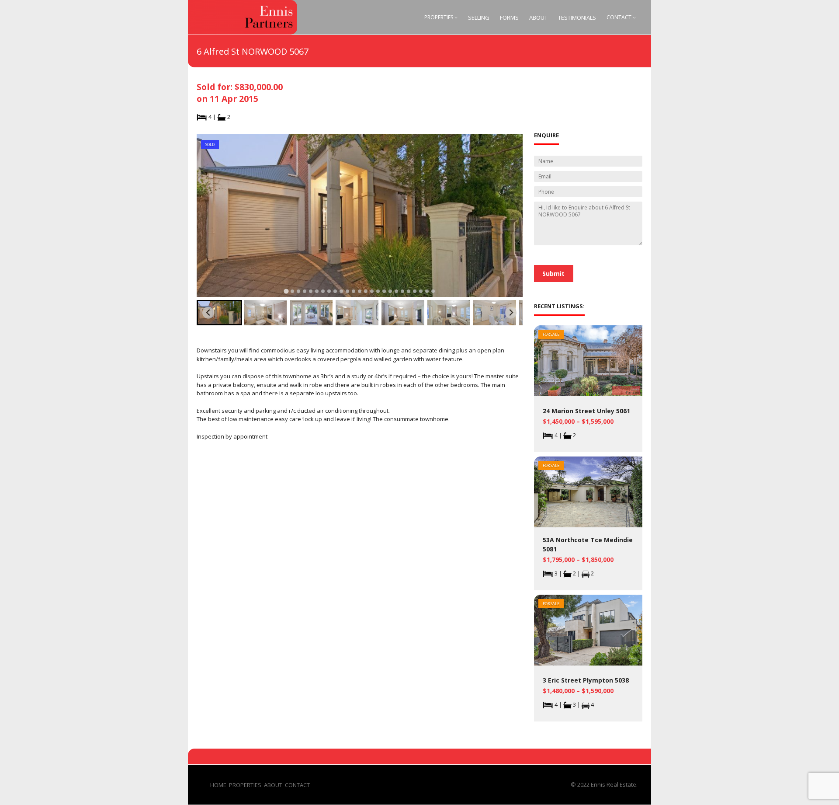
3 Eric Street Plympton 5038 (586, 680)
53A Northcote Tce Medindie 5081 (588, 544)
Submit (553, 273)
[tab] (286, 291)
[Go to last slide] (208, 313)
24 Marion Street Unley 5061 (586, 411)
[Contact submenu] (634, 17)
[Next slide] (511, 313)
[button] (219, 312)
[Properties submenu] (456, 17)
